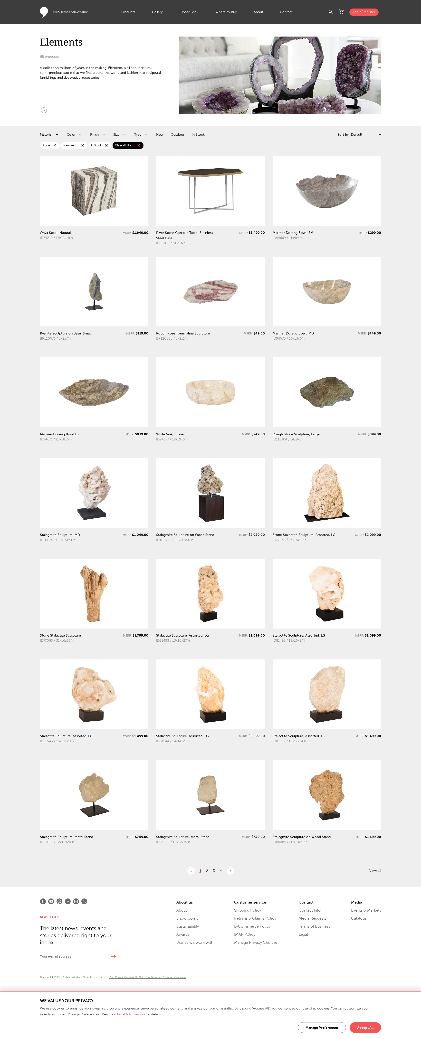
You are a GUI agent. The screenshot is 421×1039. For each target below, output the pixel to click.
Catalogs (358, 918)
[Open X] (84, 901)
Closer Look (189, 12)
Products (128, 12)
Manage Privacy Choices (255, 942)
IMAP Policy (244, 934)
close (54, 145)
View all (375, 871)
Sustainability (187, 926)
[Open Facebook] (43, 901)
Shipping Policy (247, 910)
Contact (286, 12)
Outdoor (177, 134)
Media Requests (312, 918)
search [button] (331, 12)
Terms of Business (314, 926)
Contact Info (310, 910)
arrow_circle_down (44, 110)
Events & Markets (366, 910)
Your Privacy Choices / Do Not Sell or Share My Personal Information (147, 977)
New (159, 134)
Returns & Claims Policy (255, 918)
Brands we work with (194, 942)
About (258, 12)
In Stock (198, 134)
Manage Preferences (322, 1027)
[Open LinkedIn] (68, 901)
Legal (303, 934)
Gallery (157, 12)
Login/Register (364, 12)
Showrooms (187, 918)
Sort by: (343, 134)
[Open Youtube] (51, 901)
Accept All (365, 1027)
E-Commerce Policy (252, 926)
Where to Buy (226, 12)
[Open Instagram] (76, 901)
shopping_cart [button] (341, 12)
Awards (182, 934)
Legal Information (131, 1014)
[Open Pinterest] (59, 901)
